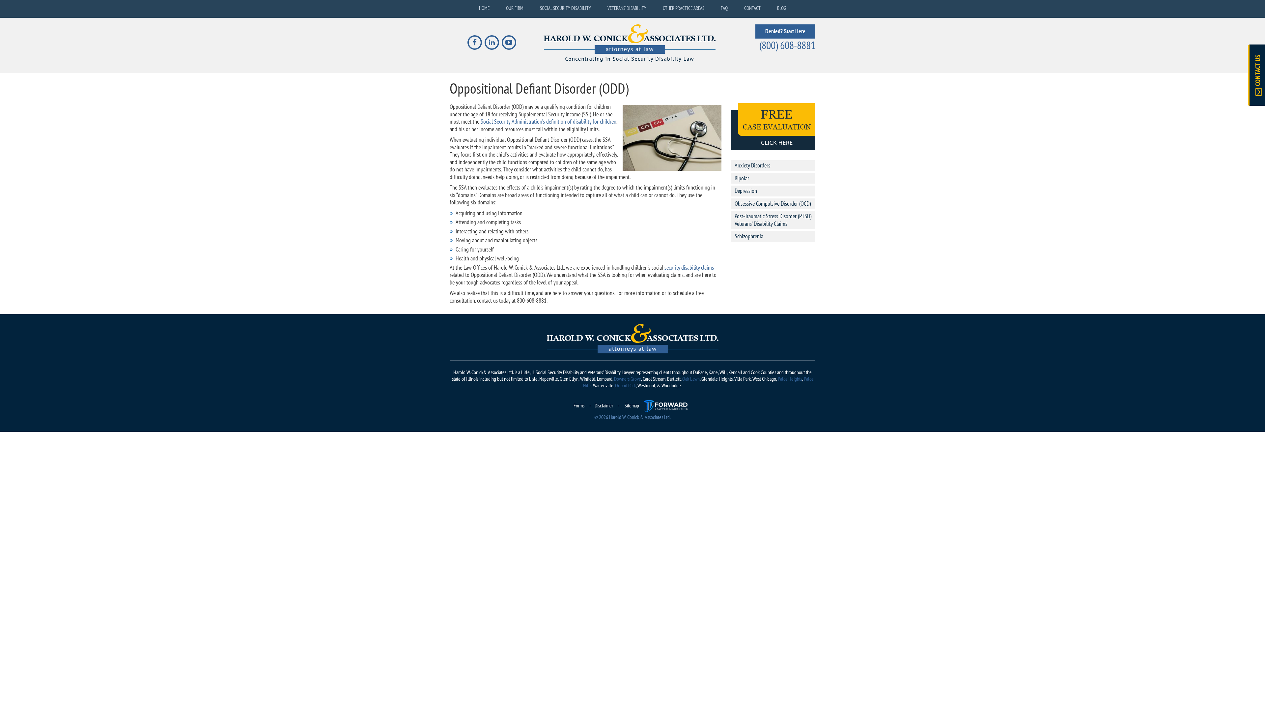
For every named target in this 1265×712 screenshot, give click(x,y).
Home (484, 8)
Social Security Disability (565, 8)
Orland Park (625, 385)
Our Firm (514, 8)
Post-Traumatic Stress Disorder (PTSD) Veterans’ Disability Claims (773, 219)
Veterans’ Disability (626, 8)
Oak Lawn (691, 378)
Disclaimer (604, 405)
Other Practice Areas (683, 8)
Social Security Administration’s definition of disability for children (548, 121)
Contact (752, 8)
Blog (781, 8)
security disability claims (689, 267)
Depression (746, 190)
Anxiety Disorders (752, 165)
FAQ (724, 8)
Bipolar (742, 178)
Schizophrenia (749, 236)
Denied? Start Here (785, 31)
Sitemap (632, 405)
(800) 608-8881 (787, 45)
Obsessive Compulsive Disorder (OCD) (773, 203)
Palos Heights (790, 378)
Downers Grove (627, 378)
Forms (579, 405)
